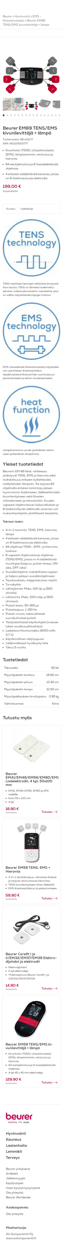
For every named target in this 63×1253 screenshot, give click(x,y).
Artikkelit (12, 1173)
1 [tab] (3, 115)
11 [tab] (41, 115)
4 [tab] (15, 115)
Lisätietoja (26, 208)
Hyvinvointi (22, 16)
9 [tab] (33, 115)
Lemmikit (14, 1151)
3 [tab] (11, 115)
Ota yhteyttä (14, 1192)
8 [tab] (29, 115)
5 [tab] (18, 115)
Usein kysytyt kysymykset (23, 1188)
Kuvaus (10, 208)
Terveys (13, 1157)
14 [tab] (52, 115)
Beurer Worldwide (18, 1197)
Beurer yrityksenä (18, 1169)
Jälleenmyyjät (15, 1178)
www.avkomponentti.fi (21, 1238)
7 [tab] (26, 115)
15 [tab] (56, 115)
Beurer (7, 16)
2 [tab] (7, 115)
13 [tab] (48, 115)
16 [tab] (59, 115)
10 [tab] (37, 115)
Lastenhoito (16, 1145)
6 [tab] (22, 115)
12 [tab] (44, 115)
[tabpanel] (31, 68)
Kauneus (13, 1139)
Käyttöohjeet (14, 1183)
